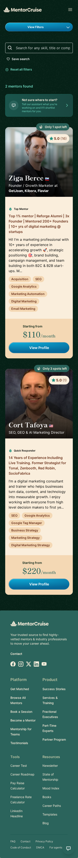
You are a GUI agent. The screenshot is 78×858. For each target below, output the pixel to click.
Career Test (18, 765)
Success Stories (54, 689)
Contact (16, 654)
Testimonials (19, 743)
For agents (55, 847)
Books (46, 797)
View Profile (39, 348)
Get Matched (19, 689)
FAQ (12, 841)
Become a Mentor (23, 720)
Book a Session (21, 711)
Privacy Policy (44, 841)
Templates (49, 814)
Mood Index (50, 788)
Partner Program (54, 739)
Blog (45, 823)
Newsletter (50, 765)
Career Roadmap (22, 774)
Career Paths (51, 805)
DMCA (40, 847)
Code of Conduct (20, 847)
